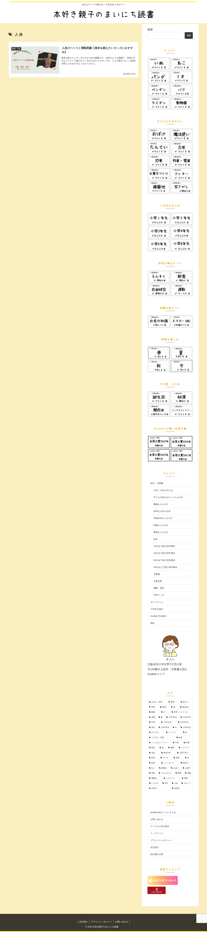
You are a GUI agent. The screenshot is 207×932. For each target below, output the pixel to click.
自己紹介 (154, 847)
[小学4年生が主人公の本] (181, 232)
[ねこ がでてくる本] (181, 64)
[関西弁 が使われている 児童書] (159, 411)
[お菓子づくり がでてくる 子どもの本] (159, 174)
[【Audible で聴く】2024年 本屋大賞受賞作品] (181, 442)
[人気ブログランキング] (162, 884)
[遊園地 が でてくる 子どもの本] (159, 187)
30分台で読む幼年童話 (164, 560)
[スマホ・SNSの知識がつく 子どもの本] (181, 321)
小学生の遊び (156, 609)
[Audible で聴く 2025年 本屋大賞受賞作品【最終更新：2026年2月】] (159, 442)
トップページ (156, 833)
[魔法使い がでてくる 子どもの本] (181, 135)
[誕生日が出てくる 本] (159, 397)
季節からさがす (161, 532)
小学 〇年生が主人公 (163, 490)
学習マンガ (159, 595)
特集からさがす (161, 525)
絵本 (156, 539)
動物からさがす (161, 504)
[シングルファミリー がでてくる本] (181, 411)
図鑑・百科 (159, 588)
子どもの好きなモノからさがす (168, 497)
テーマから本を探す (160, 826)
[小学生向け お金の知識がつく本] (159, 321)
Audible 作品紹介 (158, 616)
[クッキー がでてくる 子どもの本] (181, 174)
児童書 (157, 574)
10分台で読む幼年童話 (164, 546)
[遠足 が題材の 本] (159, 277)
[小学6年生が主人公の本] (181, 245)
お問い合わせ (156, 819)
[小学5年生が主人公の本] (159, 245)
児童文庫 (158, 581)
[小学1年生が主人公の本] (159, 219)
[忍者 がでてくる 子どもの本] (181, 148)
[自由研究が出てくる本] (159, 290)
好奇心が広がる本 (162, 511)
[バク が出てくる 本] (181, 90)
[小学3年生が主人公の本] (159, 232)
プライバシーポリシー (161, 840)
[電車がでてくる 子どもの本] (181, 161)
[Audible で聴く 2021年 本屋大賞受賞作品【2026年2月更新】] (181, 455)
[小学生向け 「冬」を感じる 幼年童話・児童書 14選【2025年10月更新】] (181, 366)
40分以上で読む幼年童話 (165, 567)
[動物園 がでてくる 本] (181, 103)
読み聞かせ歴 (156, 854)
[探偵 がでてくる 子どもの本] (159, 148)
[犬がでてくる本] (159, 64)
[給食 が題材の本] (181, 277)
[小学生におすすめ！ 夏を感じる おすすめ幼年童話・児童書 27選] (181, 353)
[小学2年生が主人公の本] (181, 219)
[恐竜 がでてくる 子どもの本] (159, 161)
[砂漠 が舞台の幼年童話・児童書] (181, 397)
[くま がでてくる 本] (181, 77)
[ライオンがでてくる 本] (159, 103)
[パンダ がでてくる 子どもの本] (159, 77)
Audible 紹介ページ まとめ (163, 812)
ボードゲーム (156, 602)
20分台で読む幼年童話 (164, 553)
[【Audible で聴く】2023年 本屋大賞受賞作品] (159, 455)
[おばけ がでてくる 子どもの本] (159, 135)
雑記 (152, 623)
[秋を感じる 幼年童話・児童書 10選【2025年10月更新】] (159, 366)
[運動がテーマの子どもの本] (181, 290)
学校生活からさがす (163, 518)
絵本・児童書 (156, 483)
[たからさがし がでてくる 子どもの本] (181, 187)
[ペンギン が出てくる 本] (159, 90)
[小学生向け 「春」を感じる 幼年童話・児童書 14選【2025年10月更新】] (159, 353)
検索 (150, 29)
